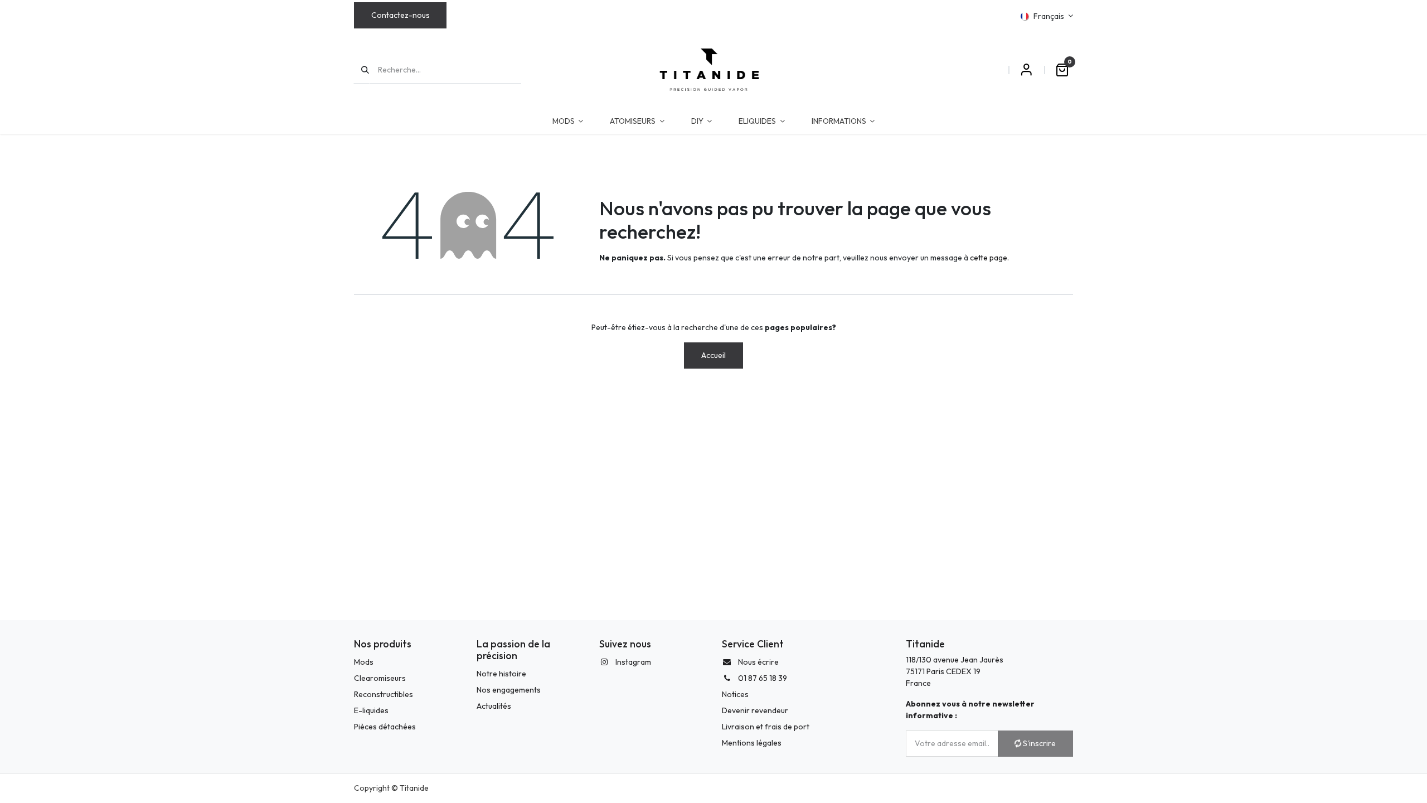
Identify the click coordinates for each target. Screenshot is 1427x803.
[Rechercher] (361, 70)
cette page (988, 258)
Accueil (713, 355)
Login (1026, 70)
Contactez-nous (400, 15)
